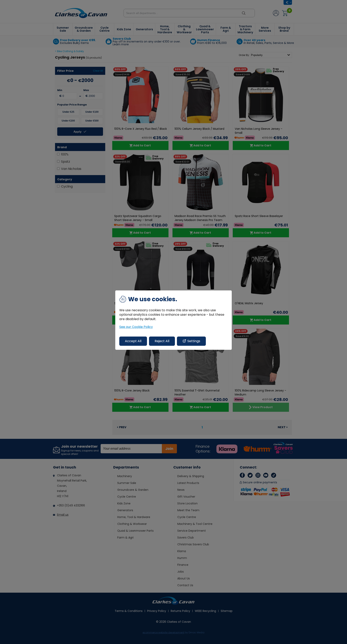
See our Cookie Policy (136, 327)
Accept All (133, 341)
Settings (193, 341)
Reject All (162, 341)
